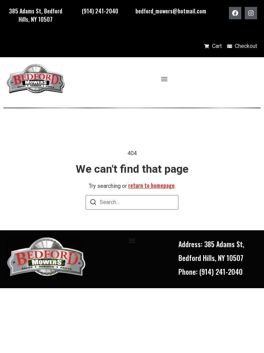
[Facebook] (235, 13)
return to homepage (151, 185)
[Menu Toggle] (164, 78)
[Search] (93, 203)
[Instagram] (251, 13)
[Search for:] (132, 202)
